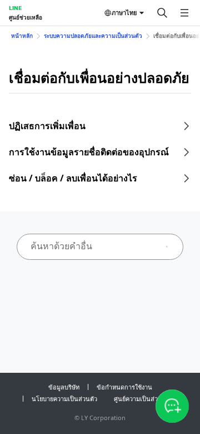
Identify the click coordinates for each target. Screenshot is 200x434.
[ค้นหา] (162, 13)
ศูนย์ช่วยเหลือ (25, 17)
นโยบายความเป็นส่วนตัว (64, 398)
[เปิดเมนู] (184, 13)
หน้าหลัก (22, 36)
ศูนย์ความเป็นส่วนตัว (141, 398)
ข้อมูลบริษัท (63, 387)
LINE (15, 8)
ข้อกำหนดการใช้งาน (124, 387)
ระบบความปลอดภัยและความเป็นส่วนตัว (93, 36)
